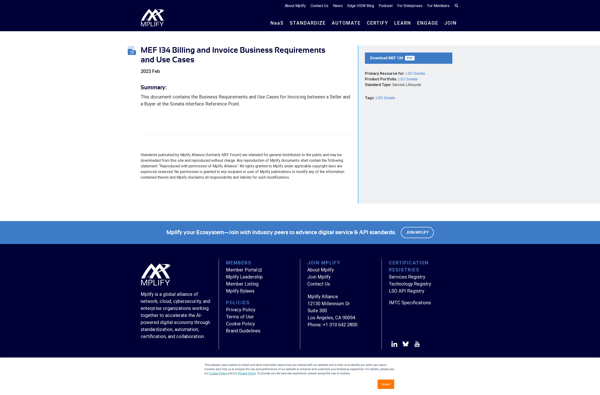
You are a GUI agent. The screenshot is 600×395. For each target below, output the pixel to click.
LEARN (402, 23)
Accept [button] (386, 384)
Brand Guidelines (243, 331)
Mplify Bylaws (240, 291)
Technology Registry (410, 284)
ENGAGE (427, 23)
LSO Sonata (415, 73)
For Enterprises (410, 6)
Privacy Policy (247, 373)
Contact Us (319, 6)
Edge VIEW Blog (360, 6)
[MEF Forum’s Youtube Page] (416, 345)
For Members (438, 6)
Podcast (386, 6)
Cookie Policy (218, 373)
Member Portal (241, 270)
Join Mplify (417, 232)
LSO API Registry (406, 291)
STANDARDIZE (308, 23)
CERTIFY (377, 23)
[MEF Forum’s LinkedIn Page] (394, 345)
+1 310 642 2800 (340, 324)
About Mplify (295, 6)
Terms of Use (240, 317)
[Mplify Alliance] (156, 284)
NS (277, 23)
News (338, 6)
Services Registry (407, 277)
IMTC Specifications (410, 302)
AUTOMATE (346, 23)
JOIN (450, 23)
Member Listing (242, 284)
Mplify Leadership (244, 277)
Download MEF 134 (391, 58)
